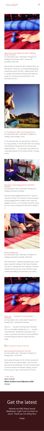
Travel (22, 137)
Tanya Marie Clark (12, 57)
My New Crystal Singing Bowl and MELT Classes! (19, 186)
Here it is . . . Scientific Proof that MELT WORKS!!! (19, 317)
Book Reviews (15, 59)
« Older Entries (9, 377)
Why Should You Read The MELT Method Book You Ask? (20, 54)
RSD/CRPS (15, 62)
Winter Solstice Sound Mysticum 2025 (19, 381)
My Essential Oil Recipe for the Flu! (17, 351)
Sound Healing (15, 137)
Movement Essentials (17, 191)
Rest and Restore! (11, 252)
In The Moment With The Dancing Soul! (19, 132)
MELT (22, 59)
